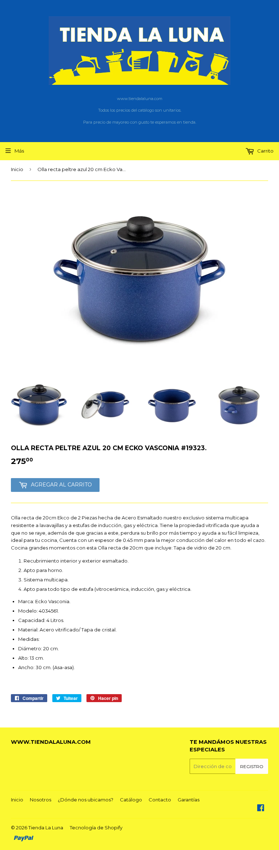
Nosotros (40, 800)
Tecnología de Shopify (96, 827)
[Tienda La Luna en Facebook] (260, 809)
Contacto (160, 800)
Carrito (265, 151)
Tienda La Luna (45, 827)
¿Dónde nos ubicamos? (85, 800)
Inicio (17, 169)
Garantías (188, 800)
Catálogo (131, 800)
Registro (251, 766)
